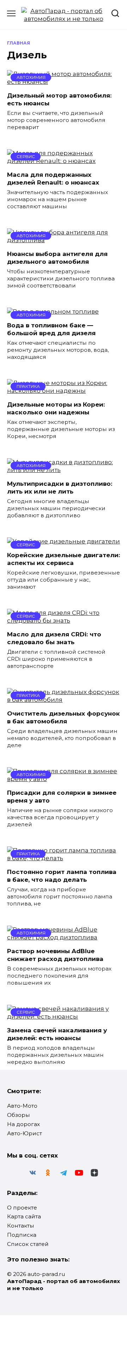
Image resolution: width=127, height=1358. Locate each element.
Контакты (20, 1225)
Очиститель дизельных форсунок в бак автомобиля (63, 717)
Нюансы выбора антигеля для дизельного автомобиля (57, 257)
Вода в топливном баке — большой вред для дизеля (51, 329)
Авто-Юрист (24, 1133)
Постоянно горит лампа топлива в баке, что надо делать (61, 875)
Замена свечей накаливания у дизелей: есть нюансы (57, 1034)
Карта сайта (24, 1216)
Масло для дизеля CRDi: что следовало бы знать (54, 638)
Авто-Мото (22, 1105)
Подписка (21, 1234)
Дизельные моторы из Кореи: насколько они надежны (56, 408)
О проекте (22, 1207)
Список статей (28, 1244)
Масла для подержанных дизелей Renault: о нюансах (53, 178)
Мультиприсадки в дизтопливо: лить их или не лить (59, 487)
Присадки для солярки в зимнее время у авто (61, 796)
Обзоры (18, 1115)
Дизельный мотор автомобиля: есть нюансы (59, 99)
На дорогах (23, 1124)
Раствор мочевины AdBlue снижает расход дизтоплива (55, 955)
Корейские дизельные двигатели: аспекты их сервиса (63, 559)
